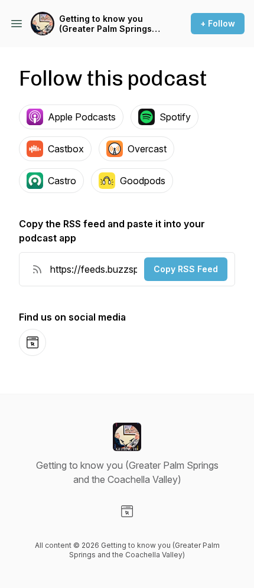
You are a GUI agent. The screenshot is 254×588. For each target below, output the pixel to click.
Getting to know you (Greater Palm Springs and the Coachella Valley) (105, 24)
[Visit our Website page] (127, 511)
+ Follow (217, 23)
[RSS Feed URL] (37, 269)
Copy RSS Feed (186, 269)
